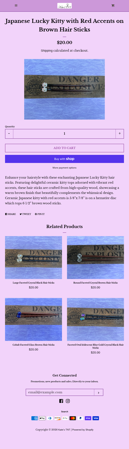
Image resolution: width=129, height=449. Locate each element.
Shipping (47, 50)
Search (64, 411)
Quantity (10, 126)
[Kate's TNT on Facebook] (61, 401)
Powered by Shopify (82, 429)
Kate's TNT (64, 429)
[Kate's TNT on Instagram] (68, 401)
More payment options (64, 167)
